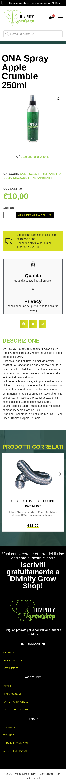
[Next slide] (59, 474)
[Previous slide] (7, 474)
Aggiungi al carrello (34, 215)
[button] (59, 99)
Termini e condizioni (15, 743)
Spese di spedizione (15, 751)
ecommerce (10, 727)
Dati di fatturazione (15, 702)
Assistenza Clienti (14, 660)
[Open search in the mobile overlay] (33, 33)
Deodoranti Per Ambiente (32, 177)
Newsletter (10, 668)
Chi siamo (9, 652)
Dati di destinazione (15, 709)
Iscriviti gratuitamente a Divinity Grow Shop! (33, 575)
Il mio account (12, 694)
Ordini (7, 686)
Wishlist (8, 735)
